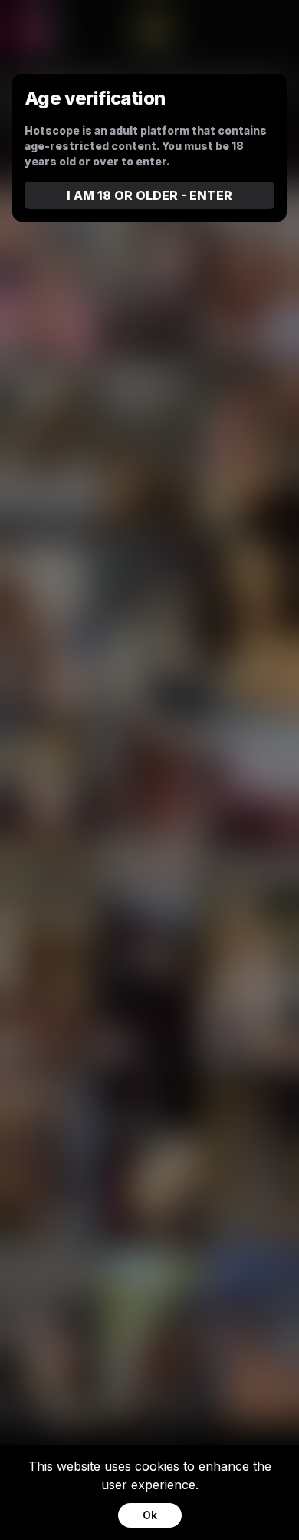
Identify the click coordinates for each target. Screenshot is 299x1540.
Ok (150, 1515)
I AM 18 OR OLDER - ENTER (149, 195)
